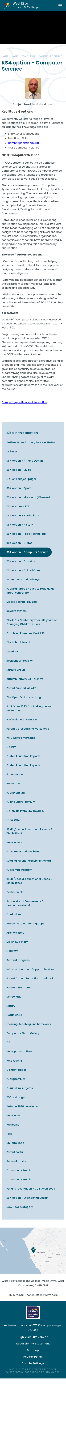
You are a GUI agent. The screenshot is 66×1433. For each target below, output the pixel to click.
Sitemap (33, 1350)
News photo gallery (19, 1051)
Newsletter (13, 1115)
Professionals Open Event (23, 719)
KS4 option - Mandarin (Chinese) (28, 497)
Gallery (11, 747)
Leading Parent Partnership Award (28, 861)
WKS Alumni (14, 1061)
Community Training (19, 1170)
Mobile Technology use (21, 602)
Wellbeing (12, 1125)
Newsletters (14, 842)
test (9, 1134)
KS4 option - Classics (20, 561)
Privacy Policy (33, 1357)
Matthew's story (17, 942)
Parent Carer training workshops (27, 729)
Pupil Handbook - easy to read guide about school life (30, 591)
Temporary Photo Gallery (22, 1033)
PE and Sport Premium (20, 802)
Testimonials (14, 892)
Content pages (16, 1070)
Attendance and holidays (23, 579)
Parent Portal (14, 1152)
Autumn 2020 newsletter (22, 1106)
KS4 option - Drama (19, 543)
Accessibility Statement (33, 1343)
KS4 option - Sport (18, 488)
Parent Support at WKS (21, 688)
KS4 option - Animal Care (23, 570)
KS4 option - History (19, 525)
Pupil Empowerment (19, 870)
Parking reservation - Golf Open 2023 (30, 1189)
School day (13, 997)
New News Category (19, 1207)
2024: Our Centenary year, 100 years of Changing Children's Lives (31, 622)
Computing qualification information (24, 402)
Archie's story (15, 933)
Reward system (16, 611)
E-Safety (12, 951)
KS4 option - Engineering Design (27, 1198)
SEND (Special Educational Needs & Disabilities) (29, 831)
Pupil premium (15, 1079)
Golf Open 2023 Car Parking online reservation (28, 708)
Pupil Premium (15, 793)
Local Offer (13, 820)
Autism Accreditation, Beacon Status (30, 442)
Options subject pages (21, 479)
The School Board (17, 642)
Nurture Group (15, 670)
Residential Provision (19, 661)
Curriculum (13, 914)
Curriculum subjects (19, 1088)
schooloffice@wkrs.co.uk (42, 1295)
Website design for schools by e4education (33, 1372)
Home (5, 56)
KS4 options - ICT (17, 506)
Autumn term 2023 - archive (24, 679)
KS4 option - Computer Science (41, 56)
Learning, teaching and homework (28, 1024)
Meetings (12, 651)
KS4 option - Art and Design (24, 461)
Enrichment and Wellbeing (23, 851)
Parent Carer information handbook (30, 978)
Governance (14, 774)
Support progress (17, 960)
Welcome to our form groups (25, 923)
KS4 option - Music (18, 470)
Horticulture (14, 1015)
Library (10, 1006)
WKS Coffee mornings (20, 738)
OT (8, 1042)
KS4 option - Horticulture (22, 515)
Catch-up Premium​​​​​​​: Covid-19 (25, 633)
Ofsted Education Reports (23, 756)
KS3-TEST (12, 451)
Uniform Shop (15, 1143)
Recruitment (14, 783)
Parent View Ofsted (18, 987)
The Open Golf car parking (23, 697)
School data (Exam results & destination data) (25, 903)
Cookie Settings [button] (33, 1363)
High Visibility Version (33, 1337)
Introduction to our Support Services (30, 969)
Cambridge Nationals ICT (23, 143)
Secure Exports (16, 1161)
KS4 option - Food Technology (26, 534)
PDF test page (15, 1097)
